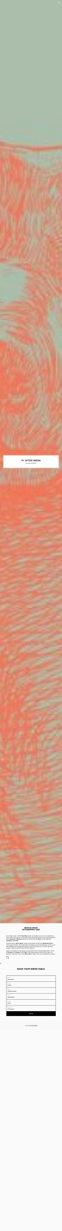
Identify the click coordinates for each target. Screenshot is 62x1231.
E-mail (9, 983)
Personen (10, 1007)
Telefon (9, 989)
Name (9, 977)
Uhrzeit (9, 1001)
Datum (9, 995)
